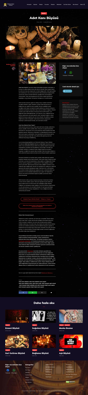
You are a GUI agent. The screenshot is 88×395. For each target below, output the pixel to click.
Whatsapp (30, 251)
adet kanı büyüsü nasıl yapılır (37, 281)
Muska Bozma (66, 328)
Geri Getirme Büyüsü (15, 353)
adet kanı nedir (36, 283)
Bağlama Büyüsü (40, 353)
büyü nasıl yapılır (39, 287)
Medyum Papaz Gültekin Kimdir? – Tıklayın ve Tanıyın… (37, 199)
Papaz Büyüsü (49, 369)
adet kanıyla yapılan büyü (26, 287)
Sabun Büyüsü (69, 367)
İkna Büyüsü (48, 374)
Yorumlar (47, 4)
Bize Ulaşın (27, 370)
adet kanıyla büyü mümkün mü (28, 285)
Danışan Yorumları (29, 379)
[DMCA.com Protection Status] (70, 382)
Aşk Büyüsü (64, 353)
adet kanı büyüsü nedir (25, 283)
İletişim (41, 4)
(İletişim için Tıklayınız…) (47, 272)
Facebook (64, 106)
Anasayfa (29, 4)
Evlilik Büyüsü (48, 371)
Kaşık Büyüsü (48, 376)
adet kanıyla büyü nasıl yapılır (46, 285)
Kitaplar (53, 4)
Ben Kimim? (75, 4)
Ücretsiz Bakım (69, 376)
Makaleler (59, 4)
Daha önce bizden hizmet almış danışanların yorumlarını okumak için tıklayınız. (37, 206)
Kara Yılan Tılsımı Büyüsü (71, 374)
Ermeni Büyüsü (12, 328)
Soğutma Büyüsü (40, 328)
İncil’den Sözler (67, 4)
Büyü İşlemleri (28, 382)
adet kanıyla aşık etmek (49, 283)
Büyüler (35, 4)
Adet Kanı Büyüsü (70, 371)
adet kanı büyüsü (24, 281)
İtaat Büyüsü (69, 364)
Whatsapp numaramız (25, 241)
